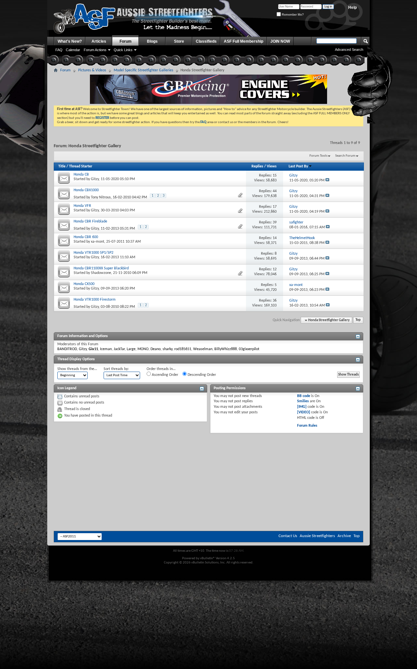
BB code (303, 396)
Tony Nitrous (101, 197)
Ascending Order (164, 375)
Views (272, 166)
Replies (257, 166)
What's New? (70, 41)
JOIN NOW (280, 41)
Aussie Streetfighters (317, 536)
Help (352, 7)
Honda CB (81, 175)
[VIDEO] (303, 412)
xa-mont (97, 242)
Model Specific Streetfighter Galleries (143, 70)
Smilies (303, 401)
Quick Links (123, 50)
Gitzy (95, 179)
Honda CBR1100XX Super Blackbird (101, 268)
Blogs (152, 41)
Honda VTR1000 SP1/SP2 (93, 253)
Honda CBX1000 (86, 190)
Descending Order (201, 375)
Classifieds (206, 41)
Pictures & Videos (92, 70)
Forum (126, 41)
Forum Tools (318, 156)
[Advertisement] (208, 452)
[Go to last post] (327, 180)
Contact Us (288, 536)
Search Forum (345, 156)
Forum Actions (95, 50)
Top (358, 320)
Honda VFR (82, 206)
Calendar (73, 50)
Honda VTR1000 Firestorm (95, 300)
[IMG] (302, 407)
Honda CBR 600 (86, 237)
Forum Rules (307, 426)
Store (179, 41)
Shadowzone (101, 273)
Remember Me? (292, 14)
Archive (344, 536)
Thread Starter (80, 166)
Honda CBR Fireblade (90, 221)
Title (61, 166)
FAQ (59, 50)
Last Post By (298, 166)
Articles (99, 41)
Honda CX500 (84, 284)
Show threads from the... (77, 369)
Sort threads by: (116, 369)
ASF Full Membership (243, 41)
